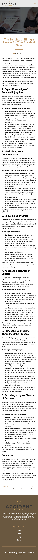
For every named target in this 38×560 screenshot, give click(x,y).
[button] (34, 3)
